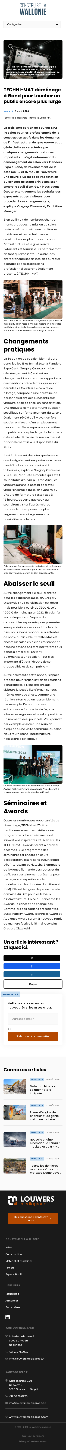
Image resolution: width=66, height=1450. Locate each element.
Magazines (12, 1293)
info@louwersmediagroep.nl (27, 1358)
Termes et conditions (33, 1436)
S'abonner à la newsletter (33, 1036)
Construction (13, 1254)
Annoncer (11, 1300)
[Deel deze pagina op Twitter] (32, 958)
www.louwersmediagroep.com (28, 1416)
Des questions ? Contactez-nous (31, 1218)
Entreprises (12, 1307)
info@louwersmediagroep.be (27, 1403)
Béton (9, 1247)
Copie (33, 984)
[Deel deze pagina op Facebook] (32, 966)
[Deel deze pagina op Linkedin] (32, 974)
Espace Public (14, 1274)
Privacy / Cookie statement (33, 1441)
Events (8, 111)
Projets (9, 1267)
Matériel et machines (18, 1261)
